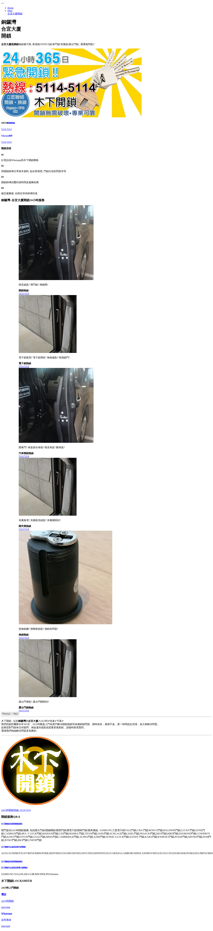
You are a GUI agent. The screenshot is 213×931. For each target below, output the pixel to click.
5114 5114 (6, 129)
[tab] (106, 824)
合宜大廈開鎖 (14, 13)
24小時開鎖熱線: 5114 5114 (16, 810)
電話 (3, 894)
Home (10, 8)
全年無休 (6, 919)
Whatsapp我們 (6, 136)
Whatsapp (6, 913)
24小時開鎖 (7, 901)
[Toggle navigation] (2, 3)
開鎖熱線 (11, 123)
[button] (106, 824)
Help (9, 10)
